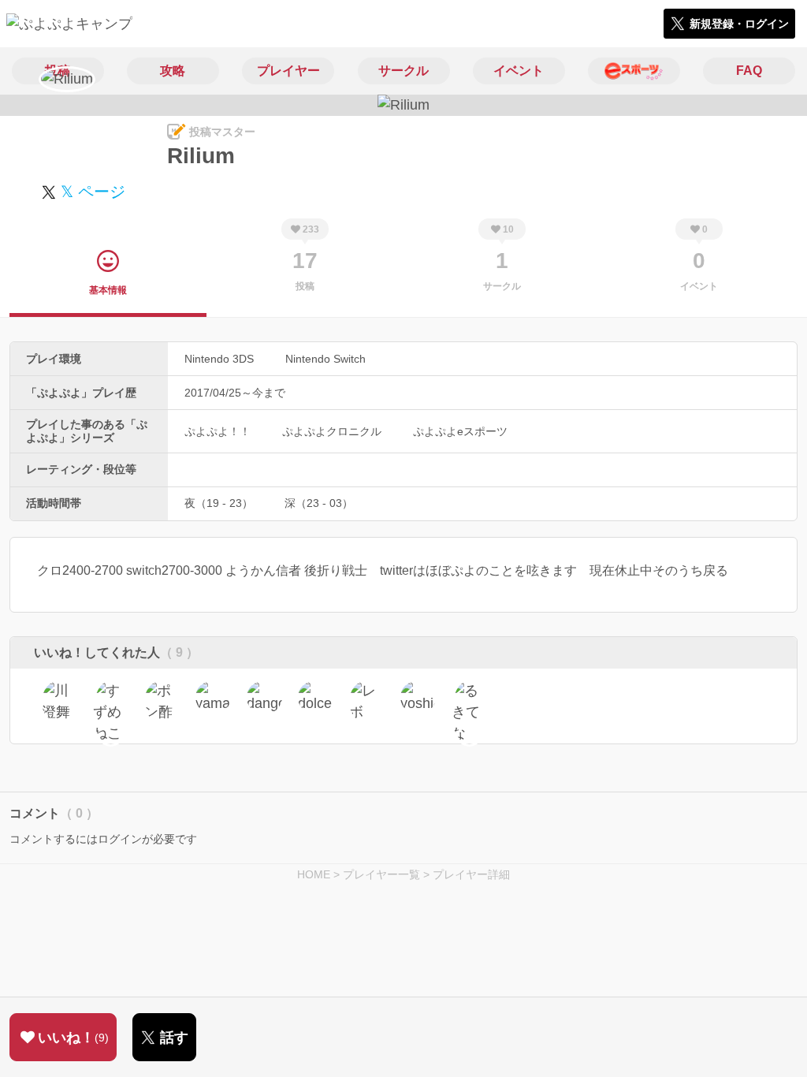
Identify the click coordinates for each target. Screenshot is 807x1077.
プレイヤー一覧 (381, 874)
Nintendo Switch (325, 358)
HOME (313, 874)
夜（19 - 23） (218, 503)
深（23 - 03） (318, 503)
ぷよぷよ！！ (217, 431)
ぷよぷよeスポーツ (460, 431)
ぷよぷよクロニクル (331, 431)
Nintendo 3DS (219, 358)
